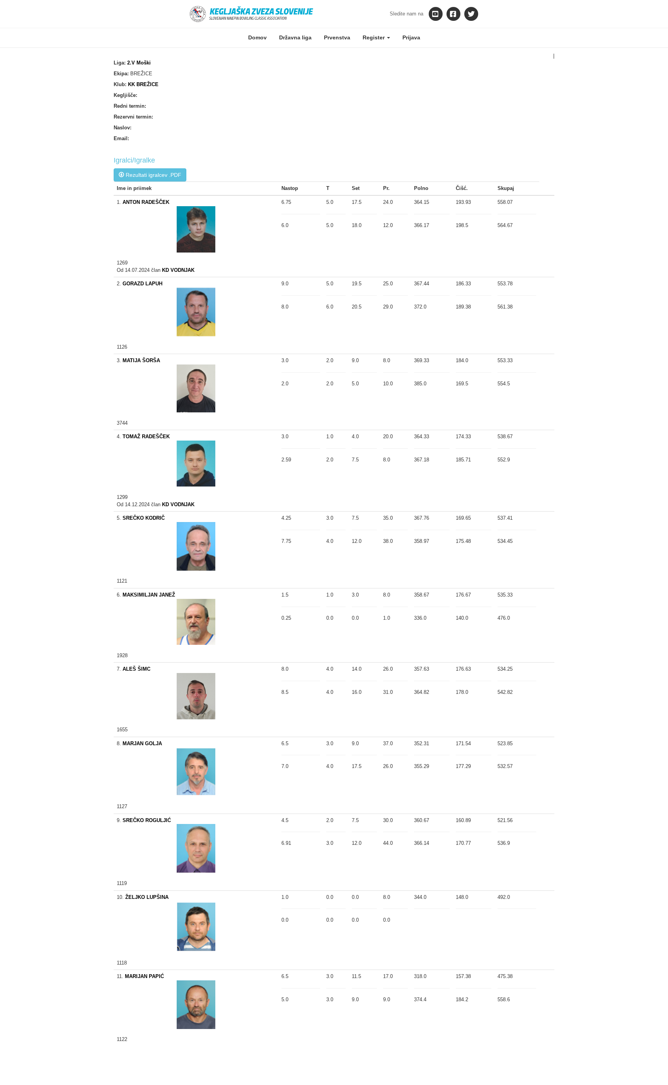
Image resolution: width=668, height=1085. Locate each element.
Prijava (411, 37)
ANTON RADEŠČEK (146, 202)
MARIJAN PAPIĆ (144, 976)
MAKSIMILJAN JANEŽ (149, 595)
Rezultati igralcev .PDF (152, 175)
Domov (257, 37)
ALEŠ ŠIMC (136, 669)
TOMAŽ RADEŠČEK (146, 436)
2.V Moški (139, 63)
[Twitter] (471, 14)
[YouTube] (436, 14)
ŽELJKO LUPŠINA (147, 897)
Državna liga (295, 37)
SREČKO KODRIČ (144, 518)
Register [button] (374, 37)
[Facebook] (453, 14)
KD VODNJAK (178, 270)
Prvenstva (337, 37)
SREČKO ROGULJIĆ (147, 820)
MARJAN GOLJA (142, 743)
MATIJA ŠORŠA (141, 360)
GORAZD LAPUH (142, 284)
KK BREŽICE (143, 84)
